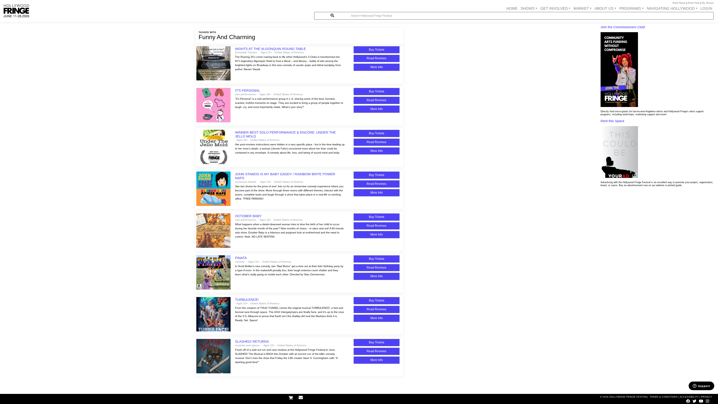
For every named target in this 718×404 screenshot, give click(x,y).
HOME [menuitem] (512, 8)
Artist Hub (693, 2)
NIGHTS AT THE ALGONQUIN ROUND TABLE (270, 49)
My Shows (708, 2)
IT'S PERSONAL (247, 90)
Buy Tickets (376, 49)
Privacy (706, 397)
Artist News (679, 2)
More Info (376, 67)
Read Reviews (376, 58)
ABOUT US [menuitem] (604, 8)
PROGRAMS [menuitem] (630, 8)
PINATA (241, 258)
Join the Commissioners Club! (623, 27)
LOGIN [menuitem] (706, 8)
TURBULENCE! (247, 300)
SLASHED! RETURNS (252, 341)
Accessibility (689, 397)
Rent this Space (612, 121)
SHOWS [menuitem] (528, 8)
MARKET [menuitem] (581, 8)
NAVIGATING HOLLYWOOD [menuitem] (671, 8)
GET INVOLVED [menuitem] (554, 8)
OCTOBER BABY (248, 216)
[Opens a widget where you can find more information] (701, 386)
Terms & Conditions (664, 397)
